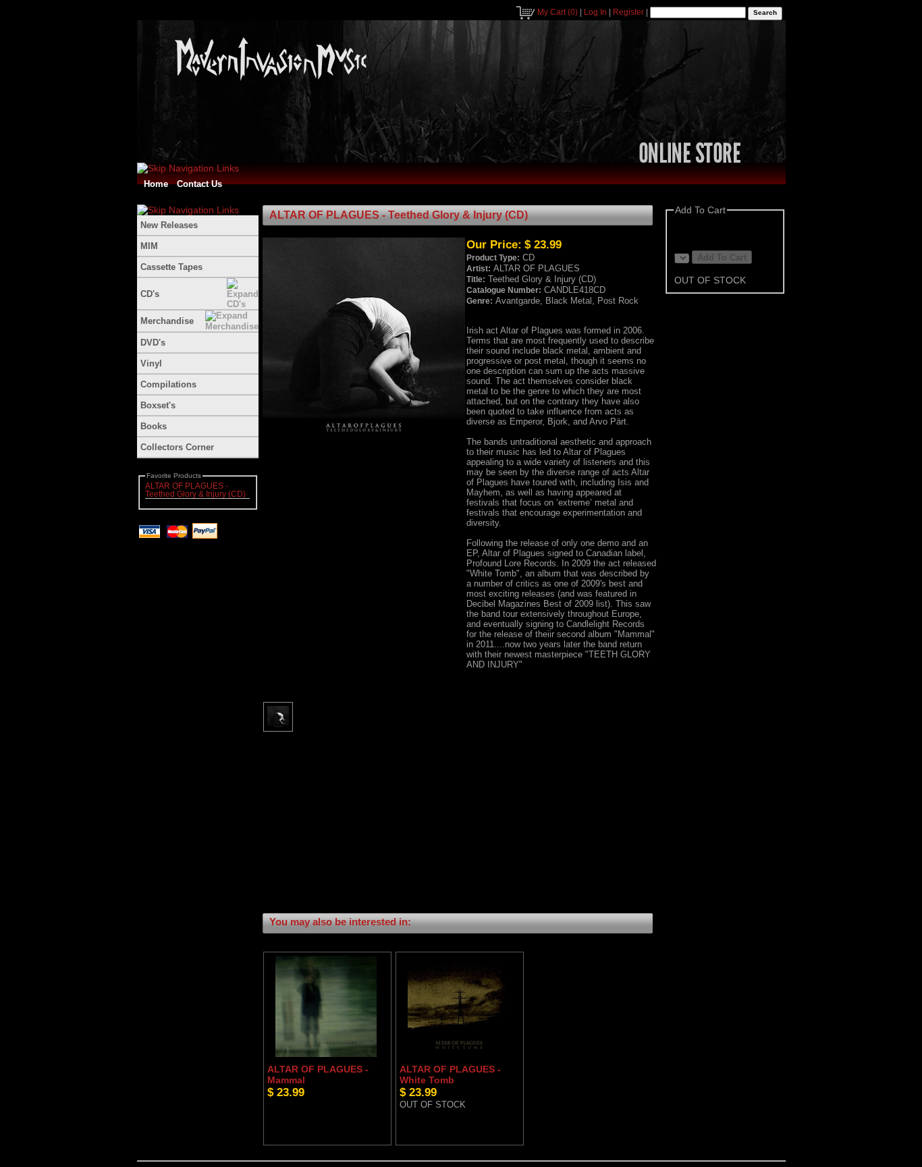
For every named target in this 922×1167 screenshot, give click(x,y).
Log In (595, 12)
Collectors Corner (177, 447)
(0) (557, 12)
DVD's (152, 342)
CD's (149, 294)
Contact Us (199, 184)
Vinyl (151, 363)
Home (156, 184)
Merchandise (167, 321)
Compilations (168, 384)
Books (153, 426)
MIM (149, 246)
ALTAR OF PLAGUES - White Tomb (450, 1074)
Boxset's (157, 405)
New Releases (169, 225)
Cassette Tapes (171, 267)
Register (628, 12)
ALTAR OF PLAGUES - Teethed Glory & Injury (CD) (195, 490)
